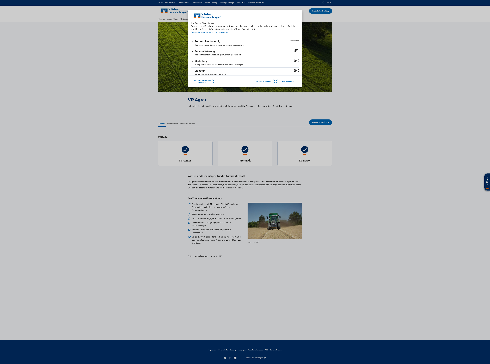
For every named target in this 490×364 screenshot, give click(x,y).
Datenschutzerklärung (201, 32)
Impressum (220, 32)
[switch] (296, 50)
